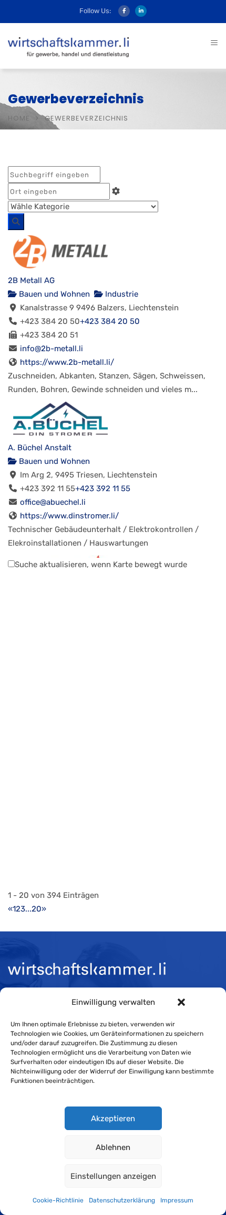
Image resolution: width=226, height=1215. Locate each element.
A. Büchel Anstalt (39, 447)
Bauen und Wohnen (53, 294)
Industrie (120, 294)
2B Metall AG (31, 280)
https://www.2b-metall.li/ (67, 362)
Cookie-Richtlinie (58, 1200)
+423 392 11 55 (102, 488)
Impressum (176, 1200)
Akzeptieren (113, 1118)
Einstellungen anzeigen (113, 1176)
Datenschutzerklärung (122, 1200)
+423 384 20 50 (110, 321)
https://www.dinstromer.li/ (69, 515)
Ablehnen (113, 1147)
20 (37, 909)
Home (19, 118)
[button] (181, 1002)
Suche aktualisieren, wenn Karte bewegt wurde (101, 564)
